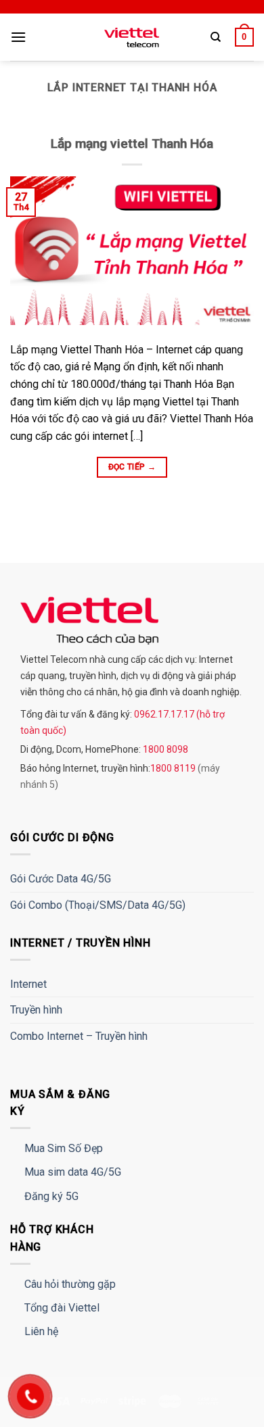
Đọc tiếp (132, 467)
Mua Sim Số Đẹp (63, 1148)
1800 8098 (164, 749)
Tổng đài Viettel (62, 1307)
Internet (28, 984)
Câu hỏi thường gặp (70, 1284)
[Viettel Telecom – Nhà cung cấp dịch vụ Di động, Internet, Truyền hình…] (132, 37)
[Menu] (18, 36)
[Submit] (228, 78)
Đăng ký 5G (51, 1196)
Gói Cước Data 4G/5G (60, 878)
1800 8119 (174, 768)
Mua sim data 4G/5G (72, 1172)
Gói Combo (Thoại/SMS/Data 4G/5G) (97, 905)
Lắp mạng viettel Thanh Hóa (132, 143)
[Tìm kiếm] (216, 37)
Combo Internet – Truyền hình (79, 1036)
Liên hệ (41, 1331)
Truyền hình (36, 1009)
